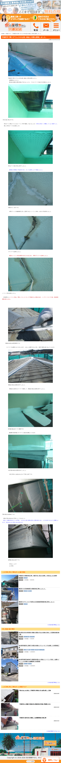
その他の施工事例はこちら (53, 624)
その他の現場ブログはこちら (53, 731)
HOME (2, 33)
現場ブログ (8, 33)
